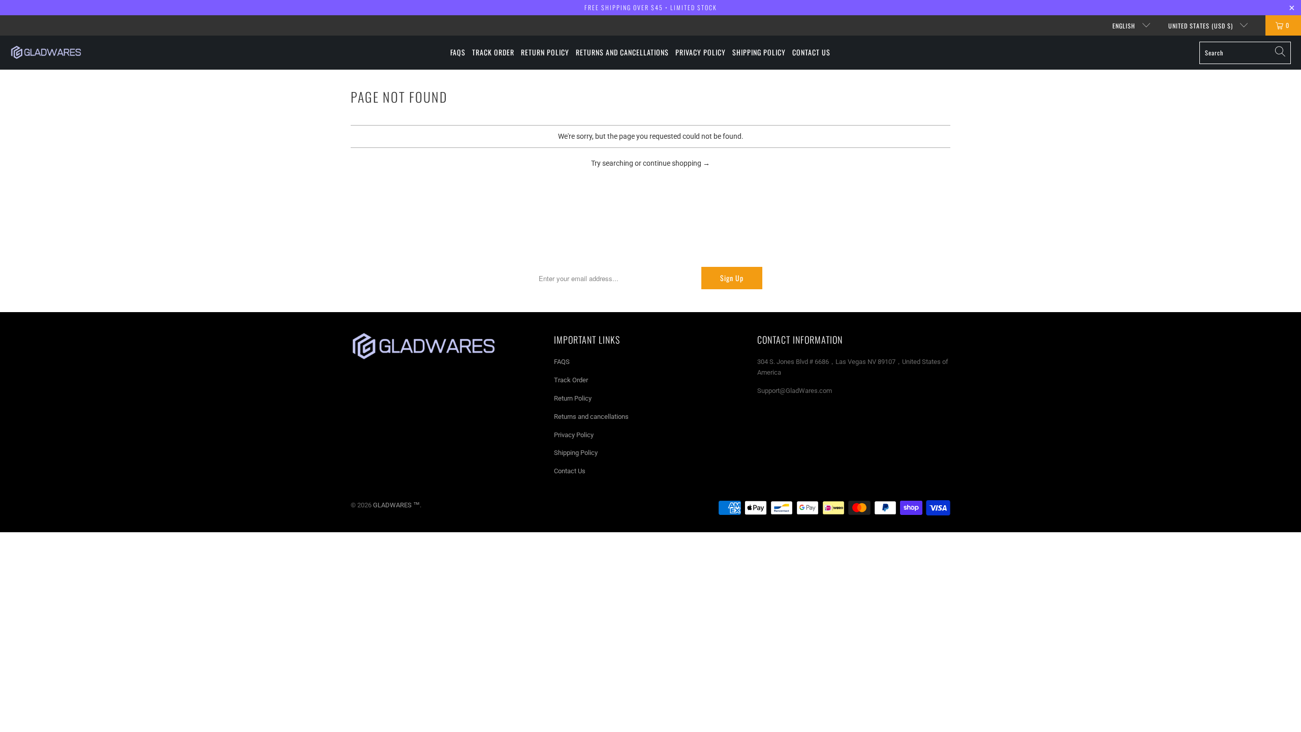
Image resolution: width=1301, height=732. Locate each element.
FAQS (562, 361)
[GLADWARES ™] (45, 52)
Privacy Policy (574, 435)
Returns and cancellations (591, 416)
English (1124, 25)
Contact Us (569, 471)
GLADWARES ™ (396, 505)
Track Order (571, 380)
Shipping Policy (576, 452)
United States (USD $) (1201, 25)
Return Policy (573, 398)
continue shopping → (676, 163)
